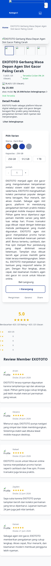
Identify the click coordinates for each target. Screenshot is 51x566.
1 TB (39, 159)
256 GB (12, 159)
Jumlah (9, 167)
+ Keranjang (26, 289)
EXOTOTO (11, 180)
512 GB (25, 159)
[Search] (44, 5)
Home (5, 27)
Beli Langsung (26, 282)
